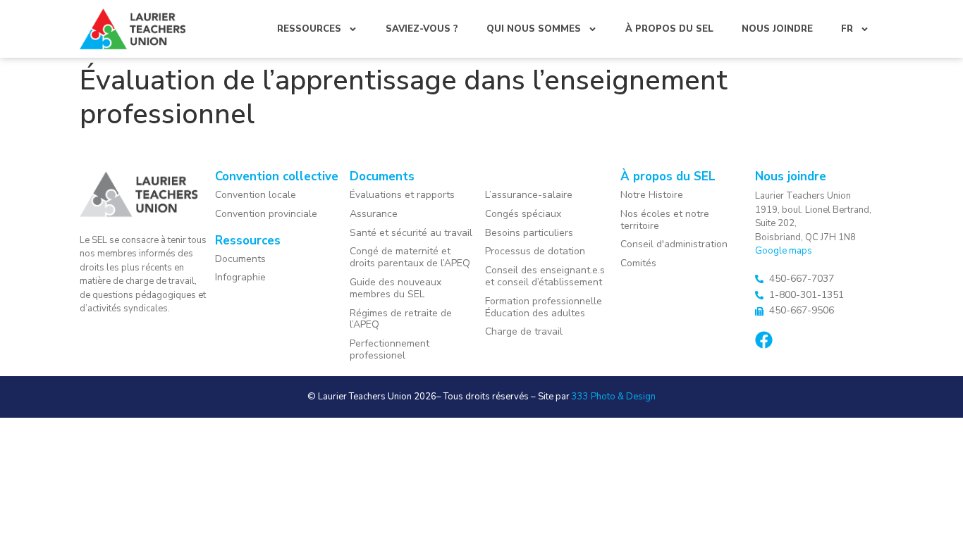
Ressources (309, 29)
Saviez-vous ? (422, 29)
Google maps (783, 250)
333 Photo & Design (614, 396)
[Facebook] (764, 340)
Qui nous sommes (533, 29)
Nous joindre (777, 29)
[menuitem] (855, 29)
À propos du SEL (669, 29)
